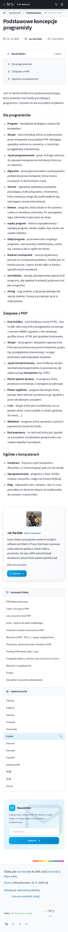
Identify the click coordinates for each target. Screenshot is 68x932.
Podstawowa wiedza (37, 12)
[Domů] (4, 13)
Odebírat (32, 840)
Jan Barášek (35, 38)
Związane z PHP (20, 71)
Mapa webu (10, 876)
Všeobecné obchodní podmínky (22, 890)
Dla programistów (22, 64)
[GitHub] (13, 924)
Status (8, 882)
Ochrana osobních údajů (26, 896)
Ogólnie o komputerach (25, 79)
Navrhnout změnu (55, 13)
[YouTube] (26, 924)
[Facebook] (20, 924)
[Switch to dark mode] (6, 924)
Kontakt (54, 871)
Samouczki (15, 12)
